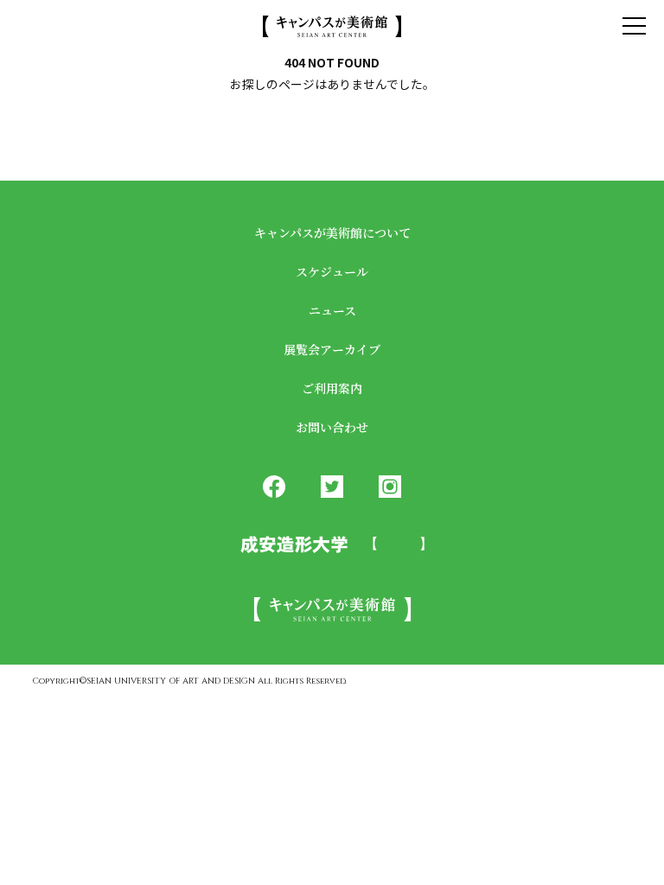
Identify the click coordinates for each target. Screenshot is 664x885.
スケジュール (332, 271)
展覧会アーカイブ (332, 349)
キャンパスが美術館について (332, 232)
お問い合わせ (332, 427)
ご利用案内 (332, 388)
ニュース (332, 310)
